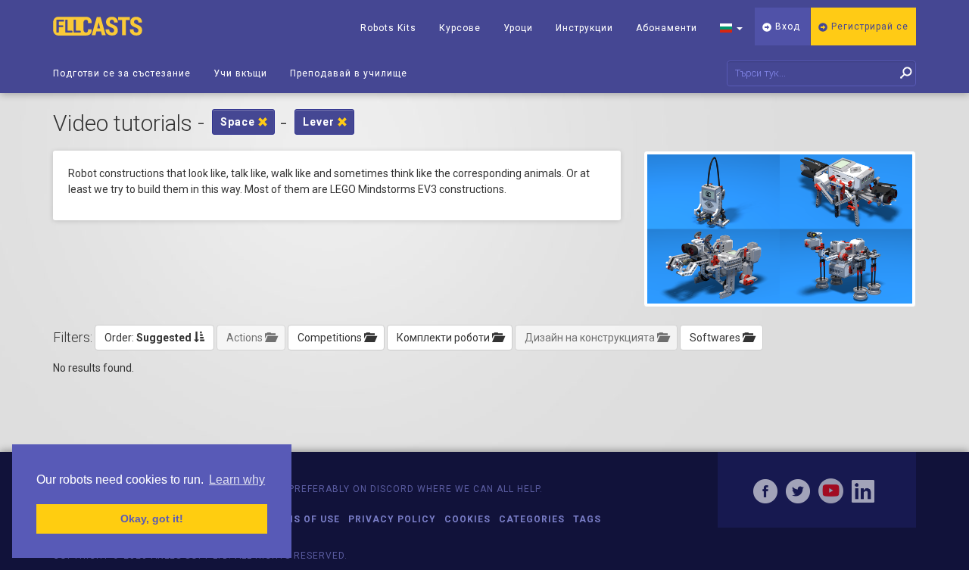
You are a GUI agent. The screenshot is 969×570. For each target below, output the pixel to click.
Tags (587, 519)
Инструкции (584, 28)
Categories (532, 519)
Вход (786, 26)
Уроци (518, 28)
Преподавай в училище (348, 73)
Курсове (460, 28)
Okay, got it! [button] (151, 518)
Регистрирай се (868, 26)
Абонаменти (666, 28)
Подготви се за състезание (122, 73)
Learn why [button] (237, 479)
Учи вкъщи (240, 73)
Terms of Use (302, 519)
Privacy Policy (392, 519)
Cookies (467, 519)
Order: (148, 338)
